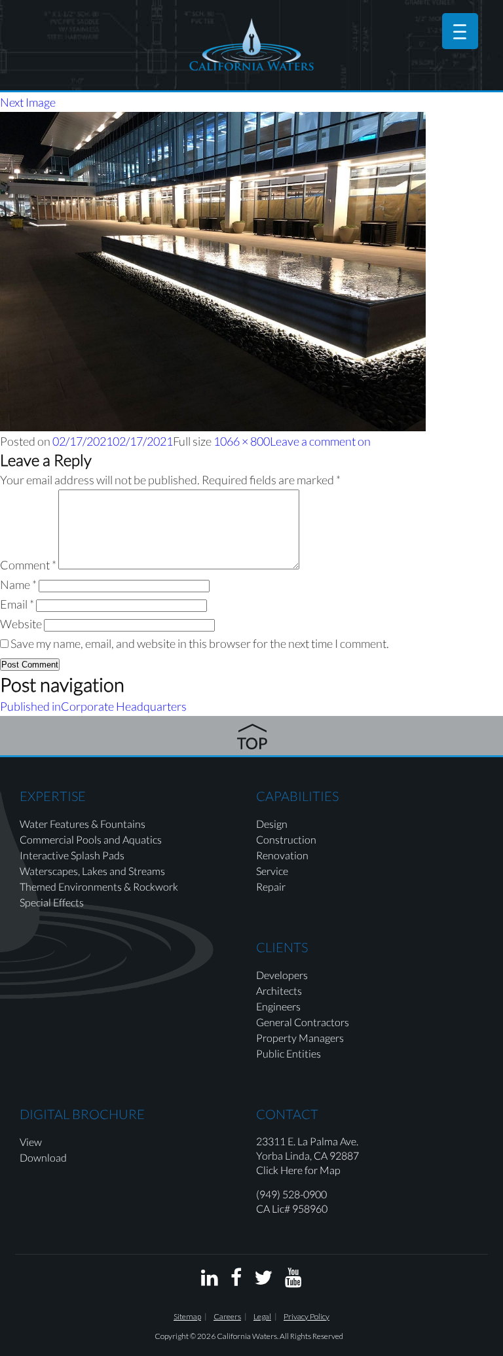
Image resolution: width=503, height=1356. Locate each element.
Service (272, 871)
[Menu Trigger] (460, 31)
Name (18, 584)
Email (17, 604)
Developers (282, 975)
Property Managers (300, 1037)
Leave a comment (320, 441)
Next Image (28, 102)
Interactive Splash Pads (72, 855)
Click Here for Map (298, 1170)
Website (21, 623)
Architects (279, 990)
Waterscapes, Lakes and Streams (92, 871)
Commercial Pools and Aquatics (91, 839)
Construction (286, 839)
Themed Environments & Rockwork (99, 886)
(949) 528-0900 (291, 1194)
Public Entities (288, 1053)
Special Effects (52, 902)
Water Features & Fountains (82, 823)
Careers (227, 1316)
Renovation (282, 855)
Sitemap (187, 1316)
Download (43, 1157)
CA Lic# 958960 (291, 1208)
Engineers (278, 1006)
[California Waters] (251, 44)
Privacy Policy (306, 1316)
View (31, 1141)
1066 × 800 (242, 441)
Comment (28, 565)
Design (272, 823)
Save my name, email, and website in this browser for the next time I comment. (199, 643)
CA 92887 (336, 1155)
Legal (262, 1316)
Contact (287, 1114)
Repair (271, 886)
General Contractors (302, 1022)
